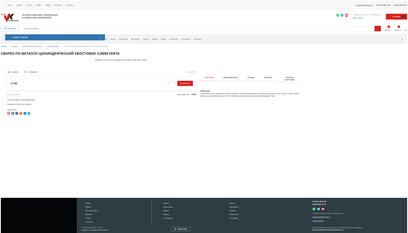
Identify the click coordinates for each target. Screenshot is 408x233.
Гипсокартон (186, 39)
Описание (209, 77)
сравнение (387, 28)
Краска (113, 39)
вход (405, 30)
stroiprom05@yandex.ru (364, 5)
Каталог (88, 207)
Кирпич (146, 39)
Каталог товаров (20, 37)
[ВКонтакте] (12, 113)
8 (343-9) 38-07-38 (383, 5)
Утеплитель (173, 39)
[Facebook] (16, 113)
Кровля (163, 39)
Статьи (29, 5)
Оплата (48, 5)
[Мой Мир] (24, 113)
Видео (38, 5)
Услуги (9, 5)
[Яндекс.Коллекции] (8, 113)
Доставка (58, 5)
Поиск (378, 28)
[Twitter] (28, 113)
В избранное (33, 72)
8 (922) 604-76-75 (400, 5)
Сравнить (15, 72)
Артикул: (189, 72)
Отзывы (250, 77)
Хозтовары (198, 39)
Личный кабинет (92, 211)
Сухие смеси (123, 39)
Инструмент (135, 39)
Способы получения (289, 78)
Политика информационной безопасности (327, 230)
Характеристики (230, 77)
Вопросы (268, 77)
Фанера (155, 39)
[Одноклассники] (20, 113)
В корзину (185, 83)
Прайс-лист (11, 28)
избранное (397, 28)
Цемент (166, 203)
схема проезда (358, 18)
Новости (20, 5)
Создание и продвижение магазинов (94, 230)
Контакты (69, 5)
